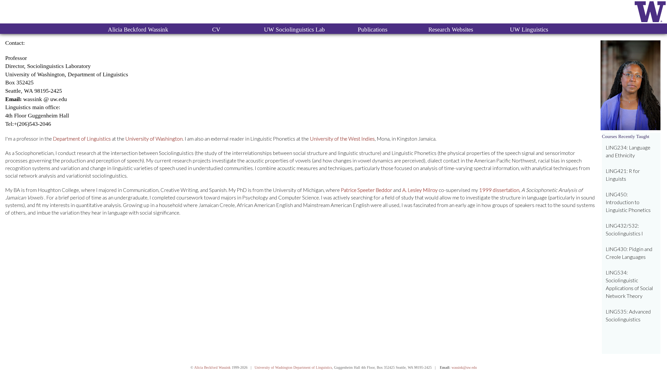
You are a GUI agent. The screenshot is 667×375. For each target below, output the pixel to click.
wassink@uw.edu (464, 368)
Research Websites (450, 29)
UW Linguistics (529, 29)
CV (216, 29)
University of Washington (273, 368)
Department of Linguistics (312, 368)
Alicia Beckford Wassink (138, 29)
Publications (372, 29)
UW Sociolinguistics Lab (294, 29)
